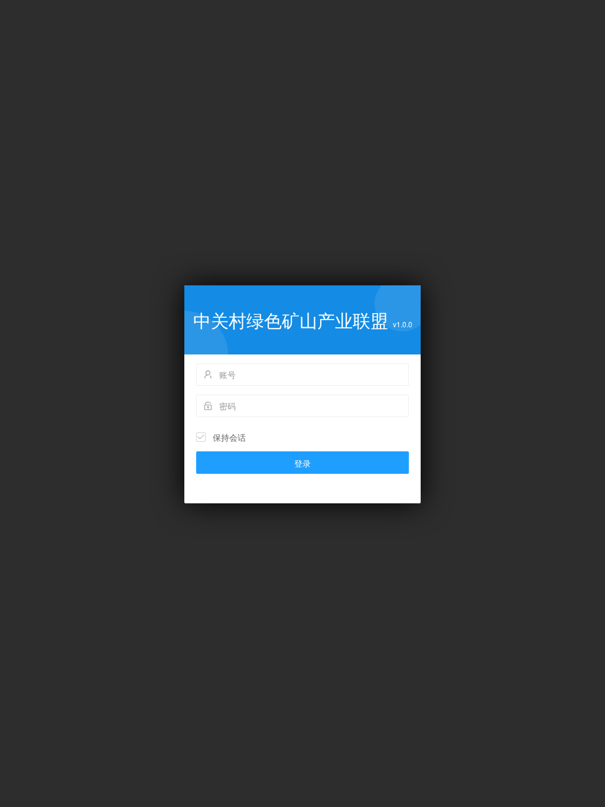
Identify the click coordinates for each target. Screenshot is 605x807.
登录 (302, 463)
